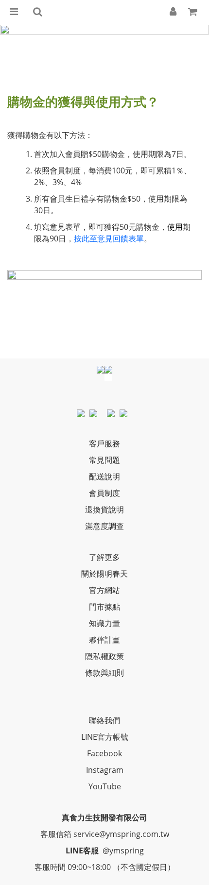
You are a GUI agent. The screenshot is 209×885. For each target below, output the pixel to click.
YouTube (104, 786)
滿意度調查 (104, 526)
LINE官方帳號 (104, 737)
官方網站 (104, 590)
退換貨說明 (104, 509)
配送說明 (104, 476)
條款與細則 (104, 672)
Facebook (104, 753)
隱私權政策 (104, 656)
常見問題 (104, 460)
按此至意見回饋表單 (109, 238)
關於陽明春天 (104, 573)
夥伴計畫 (104, 639)
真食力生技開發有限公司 (104, 817)
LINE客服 (82, 850)
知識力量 (104, 623)
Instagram (104, 770)
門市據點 (104, 606)
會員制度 (104, 493)
